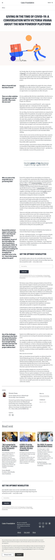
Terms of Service (47, 275)
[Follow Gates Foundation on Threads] (43, 526)
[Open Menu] (2, 2)
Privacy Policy (40, 275)
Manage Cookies (7, 554)
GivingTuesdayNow (37, 183)
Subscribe (24, 271)
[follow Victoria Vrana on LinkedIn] (13, 415)
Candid (44, 191)
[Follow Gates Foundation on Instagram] (49, 523)
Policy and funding (44, 396)
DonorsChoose (41, 188)
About (19, 532)
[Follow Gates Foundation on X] (40, 523)
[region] (27, 548)
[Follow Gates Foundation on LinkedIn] (46, 523)
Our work (27, 532)
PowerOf (23, 73)
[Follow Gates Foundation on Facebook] (43, 523)
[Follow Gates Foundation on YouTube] (40, 526)
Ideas (3, 7)
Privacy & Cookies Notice (27, 549)
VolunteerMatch (24, 184)
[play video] (36, 163)
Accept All (19, 554)
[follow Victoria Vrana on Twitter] (10, 415)
